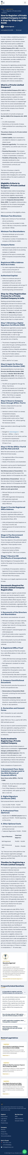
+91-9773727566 (7, 1145)
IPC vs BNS (3, 1120)
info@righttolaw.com (8, 1147)
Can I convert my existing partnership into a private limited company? (12, 1028)
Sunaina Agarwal (9, 963)
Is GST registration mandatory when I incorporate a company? (13, 1021)
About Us (3, 1129)
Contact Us (3, 1131)
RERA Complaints (19, 1118)
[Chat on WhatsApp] (24, 1152)
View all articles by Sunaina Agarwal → (12, 978)
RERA (16, 1116)
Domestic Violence (19, 1120)
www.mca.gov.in (14, 432)
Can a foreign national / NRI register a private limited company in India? (13, 1015)
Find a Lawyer (4, 1116)
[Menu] (25, 2)
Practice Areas (4, 1123)
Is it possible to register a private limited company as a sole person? (12, 992)
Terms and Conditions (6, 1136)
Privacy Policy (4, 1134)
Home (2, 9)
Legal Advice (9, 9)
